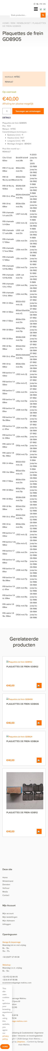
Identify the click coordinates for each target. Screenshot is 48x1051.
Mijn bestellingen (9, 917)
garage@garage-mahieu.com (14, 1021)
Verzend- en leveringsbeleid (30, 1035)
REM (13, 23)
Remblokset (24, 23)
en (44, 4)
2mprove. (21, 1041)
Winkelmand (7, 881)
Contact (5, 895)
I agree (5, 1046)
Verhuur (5, 888)
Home (5, 23)
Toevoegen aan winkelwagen (28, 111)
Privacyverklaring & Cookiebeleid (19, 1032)
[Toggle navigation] (36, 9)
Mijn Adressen (8, 920)
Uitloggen (6, 924)
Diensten (6, 884)
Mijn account (8, 913)
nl (37, 4)
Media (5, 891)
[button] (39, 685)
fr (41, 4)
